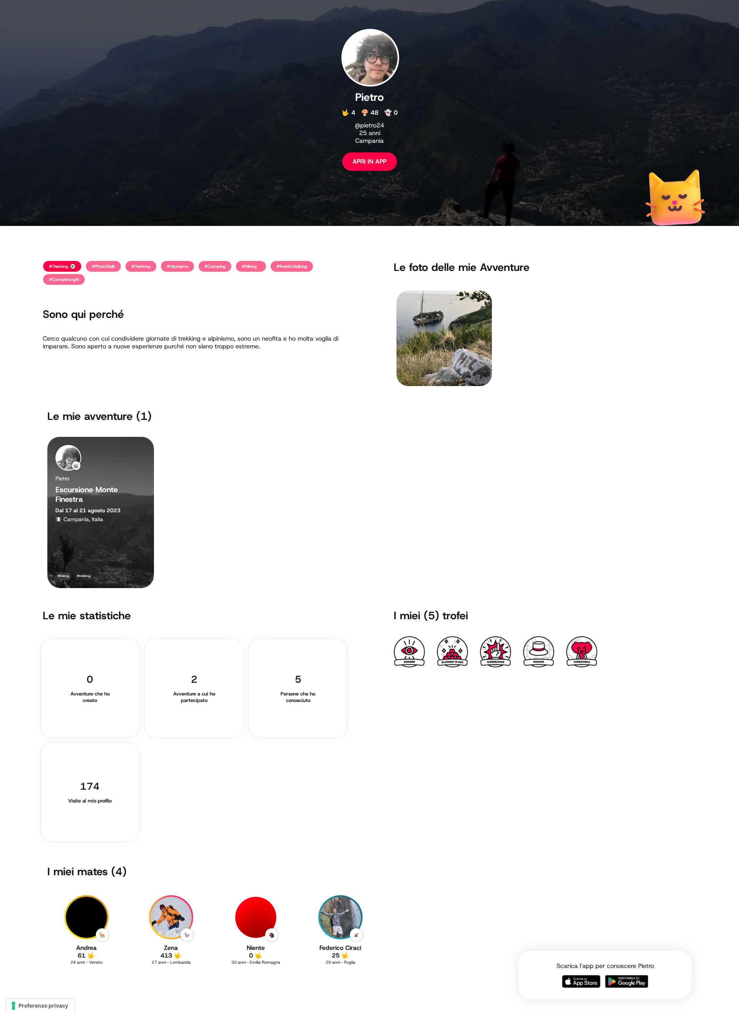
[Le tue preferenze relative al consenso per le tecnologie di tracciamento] (40, 1005)
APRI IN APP (369, 161)
